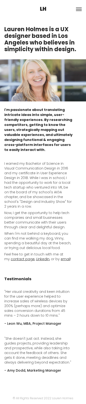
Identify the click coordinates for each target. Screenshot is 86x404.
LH (43, 9)
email (65, 259)
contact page (23, 259)
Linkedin (42, 259)
